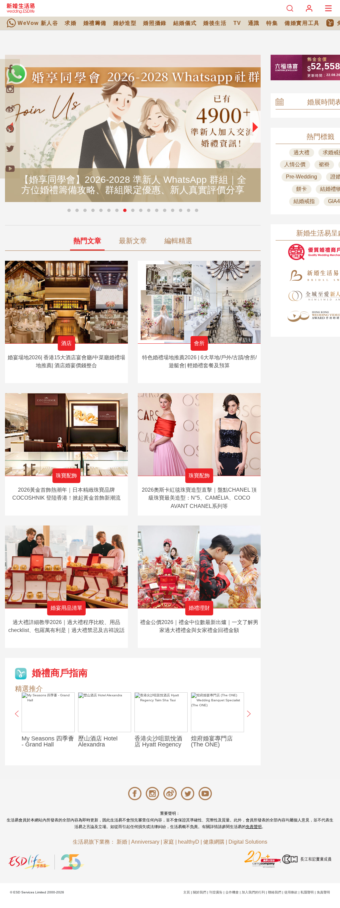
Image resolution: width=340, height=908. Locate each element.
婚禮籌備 (95, 23)
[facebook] (10, 69)
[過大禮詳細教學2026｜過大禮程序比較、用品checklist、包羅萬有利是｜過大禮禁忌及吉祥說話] (66, 566)
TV (237, 23)
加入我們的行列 (253, 892)
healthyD (188, 842)
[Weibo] (10, 109)
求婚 (70, 23)
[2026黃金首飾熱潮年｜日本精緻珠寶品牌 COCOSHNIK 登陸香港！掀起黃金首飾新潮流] (66, 434)
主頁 (186, 892)
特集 (272, 23)
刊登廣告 (215, 892)
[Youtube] (10, 168)
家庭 (168, 842)
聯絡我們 (274, 892)
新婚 (122, 842)
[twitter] (10, 149)
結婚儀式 (185, 23)
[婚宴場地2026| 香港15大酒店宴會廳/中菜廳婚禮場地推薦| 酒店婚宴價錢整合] (66, 302)
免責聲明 (254, 826)
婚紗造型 (124, 23)
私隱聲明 (307, 892)
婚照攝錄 (154, 23)
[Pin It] (10, 129)
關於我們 (199, 892)
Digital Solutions (247, 842)
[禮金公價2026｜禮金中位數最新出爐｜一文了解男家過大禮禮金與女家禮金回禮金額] (199, 566)
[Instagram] (10, 89)
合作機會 (232, 892)
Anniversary (145, 842)
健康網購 (213, 842)
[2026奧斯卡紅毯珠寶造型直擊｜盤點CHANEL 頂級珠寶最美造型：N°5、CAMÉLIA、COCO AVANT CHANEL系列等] (199, 434)
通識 (254, 23)
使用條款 (291, 892)
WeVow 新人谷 (38, 23)
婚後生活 (214, 23)
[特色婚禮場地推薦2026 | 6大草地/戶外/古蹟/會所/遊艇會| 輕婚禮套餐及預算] (199, 302)
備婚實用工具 (302, 23)
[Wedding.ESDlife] (21, 8)
